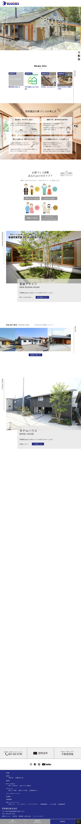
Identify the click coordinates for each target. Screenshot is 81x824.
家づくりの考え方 (10, 783)
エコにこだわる (49, 198)
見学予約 (15, 816)
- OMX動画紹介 (43, 804)
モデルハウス (9, 788)
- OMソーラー (11, 804)
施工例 (7, 776)
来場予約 (62, 821)
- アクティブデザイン (33, 804)
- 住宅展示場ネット (33, 790)
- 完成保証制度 (61, 804)
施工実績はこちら (42, 297)
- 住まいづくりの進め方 (25, 785)
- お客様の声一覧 (19, 777)
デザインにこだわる (32, 198)
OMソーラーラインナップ (12, 802)
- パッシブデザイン (21, 804)
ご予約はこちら (38, 444)
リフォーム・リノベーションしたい (49, 218)
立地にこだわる (32, 218)
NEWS (8, 780)
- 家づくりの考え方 (13, 785)
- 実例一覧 (10, 777)
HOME (7, 773)
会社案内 (8, 796)
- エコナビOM (52, 804)
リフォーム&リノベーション (13, 793)
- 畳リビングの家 (12, 790)
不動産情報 (9, 799)
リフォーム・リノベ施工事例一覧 (35, 598)
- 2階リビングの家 (22, 790)
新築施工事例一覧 (35, 355)
